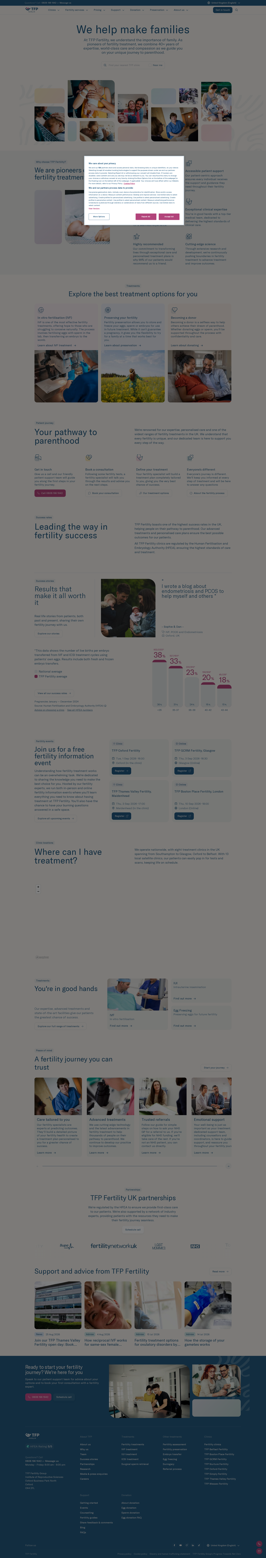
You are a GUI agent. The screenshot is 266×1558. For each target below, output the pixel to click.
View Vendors (94, 209)
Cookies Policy (129, 183)
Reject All (146, 217)
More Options (99, 217)
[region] (134, 190)
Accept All (169, 217)
